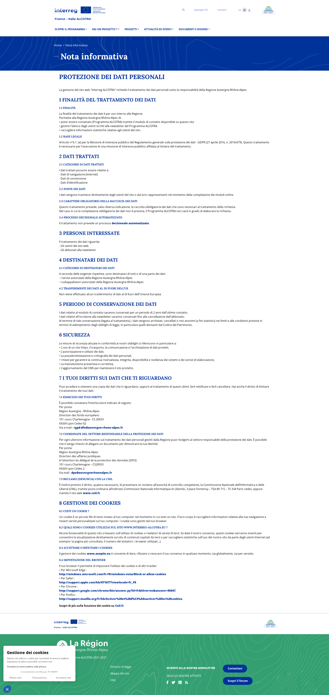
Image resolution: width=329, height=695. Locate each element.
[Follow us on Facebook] (167, 683)
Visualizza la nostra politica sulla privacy (26, 667)
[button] (249, 10)
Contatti (221, 9)
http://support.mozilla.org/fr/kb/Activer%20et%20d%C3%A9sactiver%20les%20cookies (120, 599)
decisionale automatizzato (130, 223)
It (244, 10)
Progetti (131, 29)
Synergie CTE (201, 9)
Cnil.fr (119, 606)
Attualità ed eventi (158, 29)
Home (58, 45)
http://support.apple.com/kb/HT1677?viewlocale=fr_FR (97, 582)
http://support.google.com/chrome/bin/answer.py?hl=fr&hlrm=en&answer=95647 (117, 590)
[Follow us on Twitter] (173, 683)
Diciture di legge (120, 667)
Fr (239, 10)
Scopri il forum (238, 681)
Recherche (183, 9)
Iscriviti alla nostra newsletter (191, 668)
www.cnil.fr (91, 493)
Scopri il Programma (70, 29)
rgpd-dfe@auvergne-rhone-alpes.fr (98, 427)
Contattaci (235, 668)
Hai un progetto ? (104, 29)
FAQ (112, 680)
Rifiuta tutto (15, 677)
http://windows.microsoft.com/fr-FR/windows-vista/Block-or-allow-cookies (112, 574)
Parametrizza (39, 677)
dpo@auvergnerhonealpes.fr (91, 473)
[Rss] (186, 683)
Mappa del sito (119, 673)
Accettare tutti (63, 677)
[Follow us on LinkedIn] (180, 683)
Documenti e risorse (193, 29)
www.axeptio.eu (99, 553)
